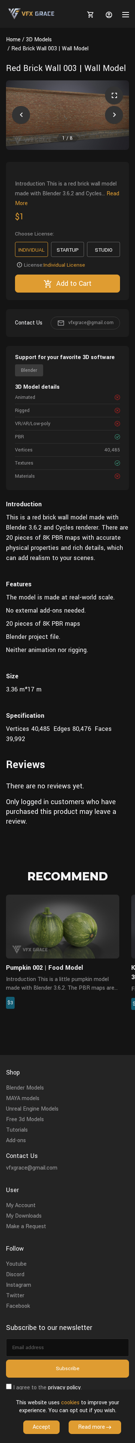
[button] (21, 115)
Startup (68, 250)
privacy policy (64, 1388)
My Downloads (24, 1216)
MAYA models (22, 1098)
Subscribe (68, 1368)
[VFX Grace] (31, 14)
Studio (103, 250)
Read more (91, 1427)
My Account (21, 1205)
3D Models (39, 40)
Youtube (16, 1264)
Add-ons (16, 1140)
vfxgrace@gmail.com (91, 322)
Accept (41, 1427)
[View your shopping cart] (89, 14)
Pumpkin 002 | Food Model (44, 967)
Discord (15, 1274)
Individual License (64, 265)
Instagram (18, 1285)
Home (13, 40)
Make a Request (26, 1226)
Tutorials (17, 1130)
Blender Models (25, 1088)
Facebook (18, 1306)
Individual (31, 250)
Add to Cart (74, 283)
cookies (70, 1403)
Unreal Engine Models (32, 1109)
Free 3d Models (25, 1119)
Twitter (15, 1296)
